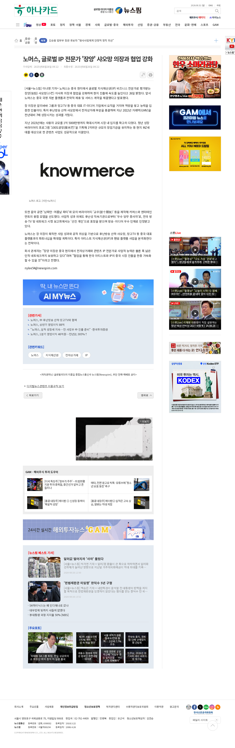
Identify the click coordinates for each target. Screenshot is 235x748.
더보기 (216, 40)
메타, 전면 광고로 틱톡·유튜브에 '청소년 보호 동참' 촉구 (111, 484)
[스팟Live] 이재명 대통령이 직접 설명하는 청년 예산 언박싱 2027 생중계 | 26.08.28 (194, 324)
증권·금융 (153, 25)
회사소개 (18, 706)
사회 (97, 25)
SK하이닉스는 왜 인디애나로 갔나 (48, 605)
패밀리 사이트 (200, 720)
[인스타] (212, 707)
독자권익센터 (113, 706)
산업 (140, 25)
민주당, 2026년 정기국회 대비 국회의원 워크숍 (137, 656)
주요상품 (34, 706)
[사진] (44, 567)
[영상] (195, 251)
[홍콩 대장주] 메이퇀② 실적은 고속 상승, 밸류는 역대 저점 (111, 502)
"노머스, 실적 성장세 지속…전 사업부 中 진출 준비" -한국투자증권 (69, 329)
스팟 (175, 233)
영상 (38, 25)
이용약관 (158, 706)
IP (86, 355)
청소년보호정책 (92, 706)
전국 (177, 25)
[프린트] (150, 75)
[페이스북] (194, 707)
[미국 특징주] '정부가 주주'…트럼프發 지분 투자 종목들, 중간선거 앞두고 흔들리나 (64, 485)
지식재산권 (52, 355)
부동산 (167, 25)
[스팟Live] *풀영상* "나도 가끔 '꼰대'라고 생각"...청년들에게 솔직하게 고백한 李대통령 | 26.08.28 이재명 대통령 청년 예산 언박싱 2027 (194, 260)
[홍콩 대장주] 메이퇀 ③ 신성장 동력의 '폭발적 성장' (64, 502)
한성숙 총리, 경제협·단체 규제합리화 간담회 (137, 639)
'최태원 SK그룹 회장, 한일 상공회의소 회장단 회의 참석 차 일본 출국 (49, 657)
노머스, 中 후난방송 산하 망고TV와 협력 (53, 320)
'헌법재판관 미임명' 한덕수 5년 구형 (88, 583)
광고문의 (174, 706)
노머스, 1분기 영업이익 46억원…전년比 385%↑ (59, 334)
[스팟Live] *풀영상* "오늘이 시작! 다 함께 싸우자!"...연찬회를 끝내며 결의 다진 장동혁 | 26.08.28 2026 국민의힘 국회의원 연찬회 (195, 292)
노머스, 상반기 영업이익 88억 (47, 324)
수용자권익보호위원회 (137, 706)
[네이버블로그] (206, 707)
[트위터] (200, 707)
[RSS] (217, 707)
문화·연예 (190, 25)
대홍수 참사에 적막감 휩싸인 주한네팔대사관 (87, 656)
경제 (87, 25)
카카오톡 (26, 75)
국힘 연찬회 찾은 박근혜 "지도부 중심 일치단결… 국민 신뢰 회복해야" (112, 656)
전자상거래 (71, 355)
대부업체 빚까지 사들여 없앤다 (47, 610)
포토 (53, 25)
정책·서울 (75, 25)
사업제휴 (49, 706)
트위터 (36, 75)
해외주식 (197, 17)
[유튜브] (188, 707)
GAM (216, 25)
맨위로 (144, 395)
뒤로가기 (34, 395)
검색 (217, 10)
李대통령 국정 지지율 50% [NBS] (49, 615)
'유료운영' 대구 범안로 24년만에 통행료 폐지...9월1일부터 (80, 40)
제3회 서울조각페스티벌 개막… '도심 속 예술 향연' (88, 639)
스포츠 (204, 25)
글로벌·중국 (111, 25)
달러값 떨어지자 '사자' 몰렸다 (84, 559)
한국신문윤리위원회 (203, 713)
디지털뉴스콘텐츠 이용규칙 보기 (45, 386)
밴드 (42, 75)
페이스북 (31, 75)
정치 (62, 25)
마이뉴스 (215, 17)
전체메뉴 (17, 25)
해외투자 (128, 25)
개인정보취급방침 (69, 706)
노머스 (35, 355)
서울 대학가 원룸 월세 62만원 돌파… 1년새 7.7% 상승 (112, 639)
